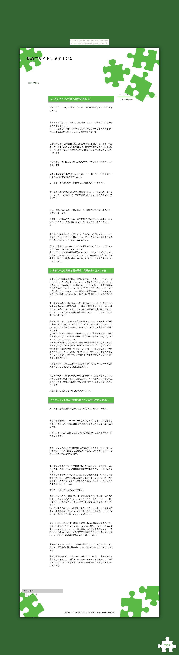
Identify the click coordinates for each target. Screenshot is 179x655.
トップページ (127, 99)
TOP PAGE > (33, 83)
